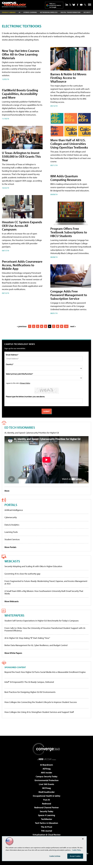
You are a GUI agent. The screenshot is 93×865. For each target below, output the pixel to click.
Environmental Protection (46, 780)
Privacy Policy (25, 383)
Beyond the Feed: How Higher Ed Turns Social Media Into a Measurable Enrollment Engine (45, 672)
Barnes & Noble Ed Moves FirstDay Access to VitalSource (68, 77)
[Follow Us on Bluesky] (74, 5)
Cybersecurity (10, 517)
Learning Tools (11, 532)
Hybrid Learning (30, 12)
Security (87, 12)
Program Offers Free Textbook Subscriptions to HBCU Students (68, 232)
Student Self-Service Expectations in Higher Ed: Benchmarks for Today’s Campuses (41, 620)
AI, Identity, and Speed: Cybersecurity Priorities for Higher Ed (31, 432)
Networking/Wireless (49, 12)
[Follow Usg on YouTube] (81, 5)
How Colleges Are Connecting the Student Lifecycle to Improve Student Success (40, 702)
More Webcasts (11, 601)
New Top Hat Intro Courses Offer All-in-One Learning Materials (20, 54)
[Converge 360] (46, 749)
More (6, 490)
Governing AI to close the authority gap (22, 573)
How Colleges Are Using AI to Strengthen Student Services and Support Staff (39, 712)
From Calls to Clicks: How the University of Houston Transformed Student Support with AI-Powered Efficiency (45, 629)
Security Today (46, 811)
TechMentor (46, 819)
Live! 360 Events (46, 784)
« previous (22, 326)
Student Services (12, 539)
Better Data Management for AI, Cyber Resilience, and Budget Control (35, 645)
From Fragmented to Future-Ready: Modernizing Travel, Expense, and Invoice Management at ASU (45, 582)
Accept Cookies (75, 856)
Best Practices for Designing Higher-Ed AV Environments (29, 692)
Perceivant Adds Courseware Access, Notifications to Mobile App (22, 265)
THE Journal (46, 830)
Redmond (46, 803)
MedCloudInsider (47, 792)
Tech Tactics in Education (46, 823)
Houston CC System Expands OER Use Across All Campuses (22, 225)
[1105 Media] (46, 759)
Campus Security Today (46, 776)
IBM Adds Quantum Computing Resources (65, 178)
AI (19, 12)
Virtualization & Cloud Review (46, 834)
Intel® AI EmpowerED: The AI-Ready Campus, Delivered (29, 682)
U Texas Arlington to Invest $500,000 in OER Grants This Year (21, 156)
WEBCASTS (12, 561)
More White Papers (13, 653)
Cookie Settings (54, 856)
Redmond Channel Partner (46, 807)
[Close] (82, 838)
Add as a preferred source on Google (55, 5)
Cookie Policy (76, 850)
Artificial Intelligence (13, 510)
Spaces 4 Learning (46, 815)
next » (73, 326)
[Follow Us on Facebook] (77, 5)
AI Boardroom (46, 764)
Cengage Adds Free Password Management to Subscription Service (68, 295)
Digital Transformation (70, 12)
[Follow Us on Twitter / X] (70, 5)
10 (66, 326)
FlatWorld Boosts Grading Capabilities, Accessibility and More (20, 93)
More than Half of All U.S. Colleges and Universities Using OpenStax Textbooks (69, 143)
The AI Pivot (46, 826)
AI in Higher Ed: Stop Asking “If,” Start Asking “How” (27, 638)
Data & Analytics (11, 524)
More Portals (10, 547)
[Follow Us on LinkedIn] (67, 4)
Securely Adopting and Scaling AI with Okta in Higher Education (33, 566)
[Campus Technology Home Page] (14, 4)
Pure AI (46, 799)
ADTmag (46, 768)
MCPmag (46, 788)
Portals (10, 505)
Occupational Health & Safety (46, 795)
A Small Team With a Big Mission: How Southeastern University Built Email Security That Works (43, 592)
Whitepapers (14, 615)
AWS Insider (46, 772)
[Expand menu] (89, 5)
